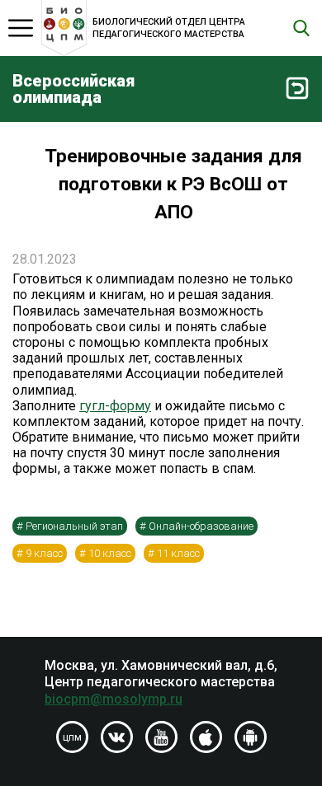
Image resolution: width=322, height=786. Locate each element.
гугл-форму (115, 406)
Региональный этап (74, 526)
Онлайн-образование (201, 526)
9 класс (44, 553)
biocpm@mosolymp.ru (113, 699)
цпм (72, 737)
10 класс (109, 553)
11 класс (178, 553)
